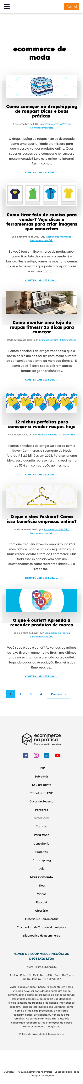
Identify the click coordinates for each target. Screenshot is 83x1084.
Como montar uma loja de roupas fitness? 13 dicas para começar (41, 327)
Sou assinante (41, 785)
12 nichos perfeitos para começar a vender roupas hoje (41, 424)
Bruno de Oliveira (48, 339)
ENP (41, 768)
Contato (41, 826)
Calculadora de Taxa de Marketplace (41, 927)
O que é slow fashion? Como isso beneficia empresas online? (41, 519)
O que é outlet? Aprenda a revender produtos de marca (41, 622)
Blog (41, 885)
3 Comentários (67, 434)
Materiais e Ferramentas (41, 919)
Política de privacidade (32, 1034)
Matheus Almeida (47, 434)
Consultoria (41, 843)
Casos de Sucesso (41, 801)
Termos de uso (56, 1034)
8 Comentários (68, 339)
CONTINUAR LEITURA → (41, 172)
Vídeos (41, 894)
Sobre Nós (41, 776)
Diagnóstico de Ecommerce (41, 935)
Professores (41, 818)
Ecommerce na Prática (58, 124)
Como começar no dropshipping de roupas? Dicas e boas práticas (41, 111)
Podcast (41, 902)
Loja (42, 868)
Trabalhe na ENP (41, 793)
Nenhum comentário (41, 127)
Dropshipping (41, 860)
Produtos (41, 852)
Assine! (72, 6)
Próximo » (58, 694)
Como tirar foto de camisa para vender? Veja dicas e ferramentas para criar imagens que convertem (41, 221)
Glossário (41, 910)
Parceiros (41, 810)
